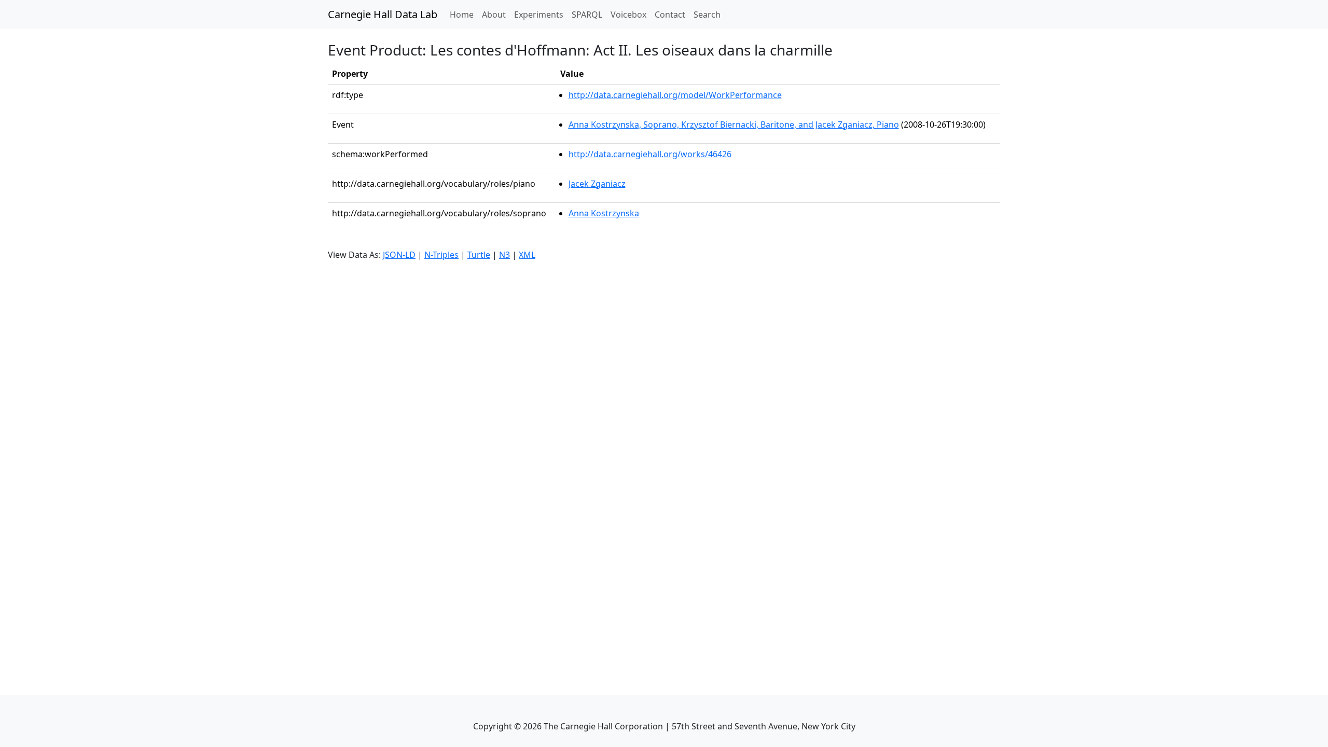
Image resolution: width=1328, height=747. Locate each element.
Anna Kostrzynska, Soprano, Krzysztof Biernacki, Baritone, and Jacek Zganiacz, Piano (734, 124)
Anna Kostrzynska (604, 213)
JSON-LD (399, 254)
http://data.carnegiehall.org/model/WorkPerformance (675, 95)
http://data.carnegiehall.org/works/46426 (650, 154)
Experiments (538, 14)
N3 (504, 254)
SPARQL (587, 14)
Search (707, 14)
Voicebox (628, 14)
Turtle (478, 254)
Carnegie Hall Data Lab (382, 14)
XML (527, 254)
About (494, 14)
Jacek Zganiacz (597, 183)
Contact (670, 14)
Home (464, 14)
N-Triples (441, 254)
